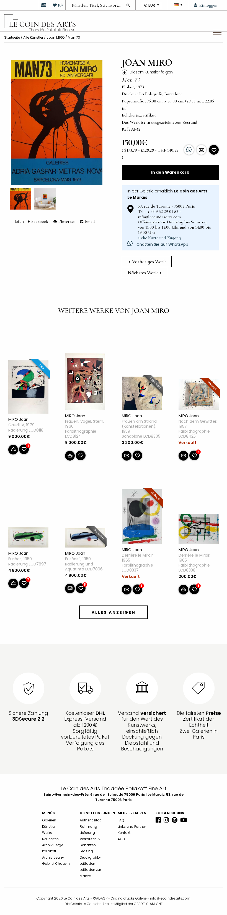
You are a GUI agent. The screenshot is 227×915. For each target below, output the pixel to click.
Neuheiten (50, 839)
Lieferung (87, 832)
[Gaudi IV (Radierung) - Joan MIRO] (28, 388)
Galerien (49, 820)
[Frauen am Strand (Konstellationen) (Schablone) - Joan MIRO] (142, 394)
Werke (47, 832)
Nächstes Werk (143, 272)
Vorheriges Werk (148, 261)
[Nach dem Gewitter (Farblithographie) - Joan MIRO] (199, 395)
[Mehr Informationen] (201, 150)
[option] (56, 122)
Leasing (86, 851)
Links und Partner (132, 826)
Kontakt (124, 832)
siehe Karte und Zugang (159, 237)
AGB (121, 839)
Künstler (48, 826)
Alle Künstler (33, 37)
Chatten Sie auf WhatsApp (161, 244)
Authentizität (90, 820)
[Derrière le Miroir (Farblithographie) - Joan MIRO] (142, 517)
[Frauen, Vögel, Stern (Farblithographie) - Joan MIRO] (85, 382)
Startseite (12, 37)
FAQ (121, 820)
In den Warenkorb (170, 172)
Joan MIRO (56, 37)
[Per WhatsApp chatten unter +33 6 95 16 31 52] (189, 150)
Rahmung (88, 826)
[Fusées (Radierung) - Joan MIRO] (28, 538)
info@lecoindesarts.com (170, 898)
